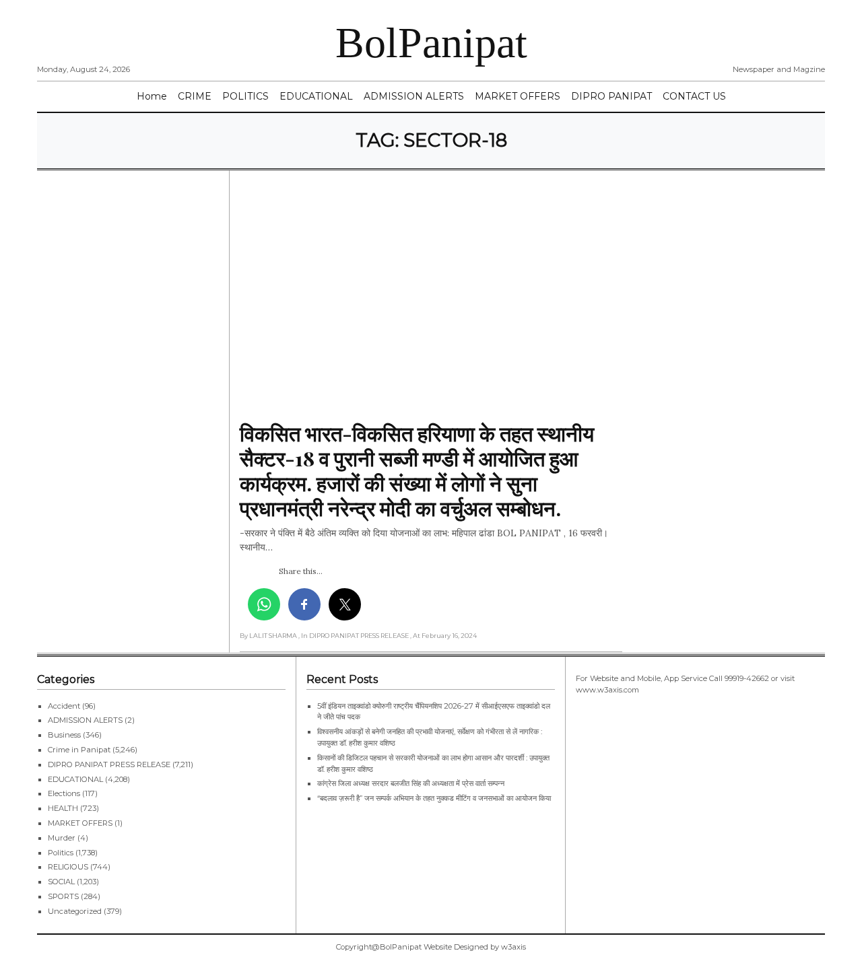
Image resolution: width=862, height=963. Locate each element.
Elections (64, 793)
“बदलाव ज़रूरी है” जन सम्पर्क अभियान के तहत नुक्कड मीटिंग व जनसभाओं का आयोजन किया (435, 798)
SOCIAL (61, 881)
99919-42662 (747, 678)
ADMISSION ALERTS (414, 96)
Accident (64, 706)
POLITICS (245, 96)
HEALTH (63, 808)
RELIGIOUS (68, 866)
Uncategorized (75, 911)
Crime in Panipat (79, 749)
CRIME (194, 96)
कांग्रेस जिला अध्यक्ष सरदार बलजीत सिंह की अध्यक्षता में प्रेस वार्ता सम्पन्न (410, 783)
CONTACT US (694, 96)
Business (64, 735)
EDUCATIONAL (316, 96)
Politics (60, 852)
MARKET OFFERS (517, 96)
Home (152, 96)
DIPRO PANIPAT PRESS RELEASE (109, 764)
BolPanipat (431, 43)
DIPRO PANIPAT (611, 96)
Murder (61, 838)
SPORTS (63, 896)
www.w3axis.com (607, 689)
